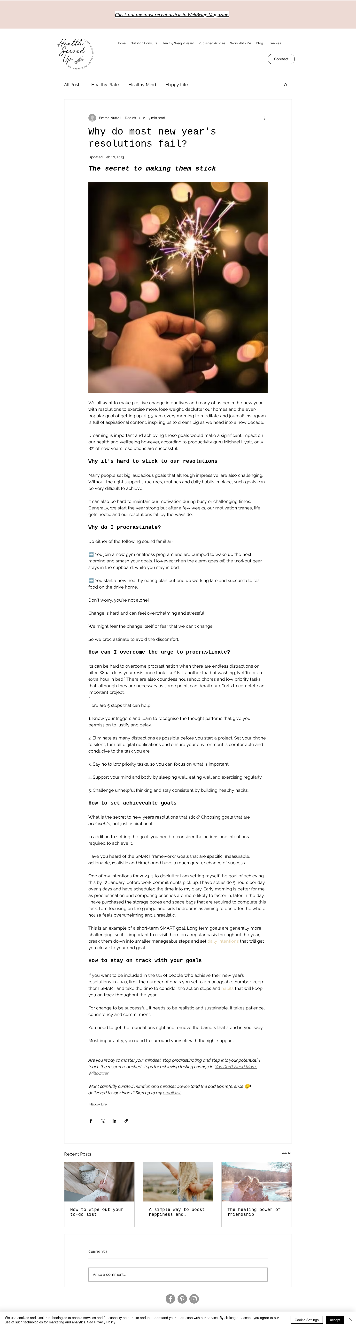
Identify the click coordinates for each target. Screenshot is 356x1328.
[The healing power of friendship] (257, 1181)
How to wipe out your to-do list (97, 1212)
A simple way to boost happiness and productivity (177, 1212)
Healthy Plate (105, 84)
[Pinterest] (182, 1299)
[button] (285, 85)
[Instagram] (194, 1299)
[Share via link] (126, 1121)
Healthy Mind (142, 84)
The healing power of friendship (254, 1212)
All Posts (73, 84)
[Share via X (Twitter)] (102, 1121)
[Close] (350, 1319)
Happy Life (177, 84)
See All (286, 1153)
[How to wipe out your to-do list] (99, 1181)
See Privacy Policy (101, 1322)
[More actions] (265, 118)
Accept (335, 1319)
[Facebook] (170, 1299)
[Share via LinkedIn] (114, 1121)
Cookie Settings (307, 1319)
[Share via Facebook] (90, 1121)
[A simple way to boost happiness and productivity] (178, 1181)
